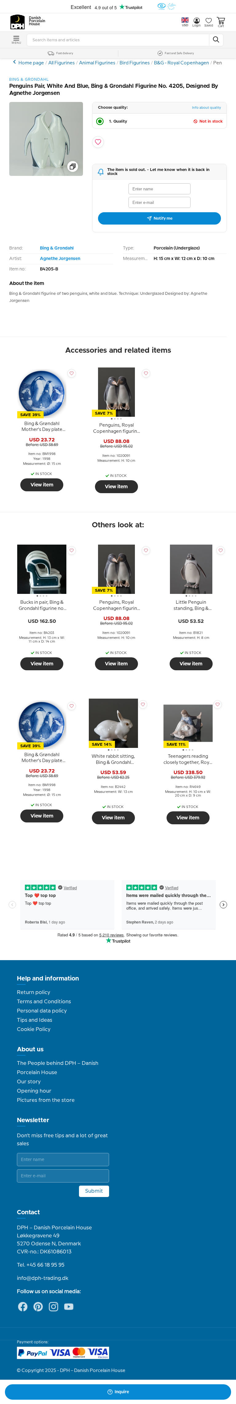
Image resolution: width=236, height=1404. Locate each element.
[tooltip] (41, 427)
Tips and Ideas (34, 1020)
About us (30, 1049)
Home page (31, 63)
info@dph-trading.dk (42, 1278)
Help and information (48, 979)
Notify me (163, 218)
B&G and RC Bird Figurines (15, 61)
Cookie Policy (33, 1029)
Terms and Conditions (44, 1001)
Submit (94, 1191)
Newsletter (33, 1120)
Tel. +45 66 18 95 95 (41, 1265)
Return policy (33, 992)
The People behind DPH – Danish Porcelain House (57, 1068)
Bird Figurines (135, 63)
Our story (29, 1081)
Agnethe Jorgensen (60, 259)
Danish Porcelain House (35, 21)
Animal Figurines (97, 63)
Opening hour (34, 1091)
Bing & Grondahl (56, 248)
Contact (28, 1212)
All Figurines (61, 63)
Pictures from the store (46, 1100)
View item (41, 484)
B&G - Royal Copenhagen (181, 63)
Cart (221, 26)
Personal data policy (42, 1010)
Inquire (122, 1392)
